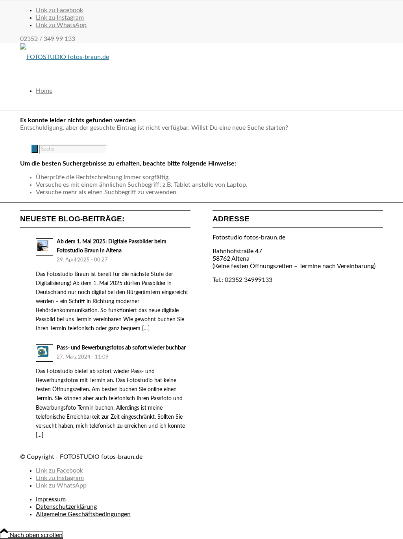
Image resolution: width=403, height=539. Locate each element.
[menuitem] (209, 91)
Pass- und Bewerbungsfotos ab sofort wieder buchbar (121, 348)
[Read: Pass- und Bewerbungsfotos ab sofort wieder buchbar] (44, 353)
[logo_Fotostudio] (64, 57)
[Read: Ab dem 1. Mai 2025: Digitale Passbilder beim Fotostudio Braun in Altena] (44, 247)
